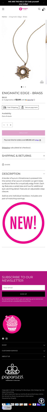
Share (7, 164)
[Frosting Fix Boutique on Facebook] (3, 338)
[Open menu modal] (3, 9)
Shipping (6, 148)
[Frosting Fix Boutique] (23, 9)
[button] (23, 100)
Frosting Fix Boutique (22, 390)
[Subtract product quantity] (11, 125)
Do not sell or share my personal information (18, 396)
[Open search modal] (39, 9)
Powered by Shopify (9, 398)
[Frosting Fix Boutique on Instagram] (6, 338)
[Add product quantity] (4, 125)
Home (4, 17)
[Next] (43, 3)
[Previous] (3, 3)
